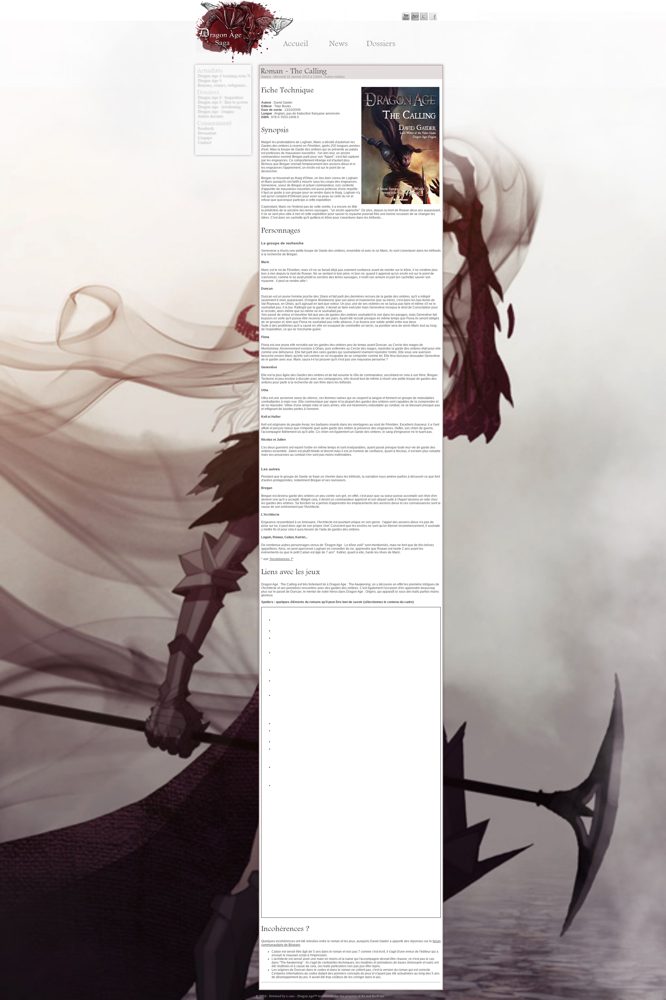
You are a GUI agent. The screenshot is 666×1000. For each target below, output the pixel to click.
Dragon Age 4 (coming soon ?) (223, 75)
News (338, 43)
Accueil (295, 43)
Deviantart (206, 132)
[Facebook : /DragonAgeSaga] (433, 16)
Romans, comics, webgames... (222, 85)
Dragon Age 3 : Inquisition (220, 97)
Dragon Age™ (307, 996)
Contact (204, 142)
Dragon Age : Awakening (218, 106)
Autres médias (334, 77)
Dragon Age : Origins (215, 111)
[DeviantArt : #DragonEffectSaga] (414, 16)
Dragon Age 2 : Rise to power (222, 101)
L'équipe (204, 137)
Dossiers (381, 43)
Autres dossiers (210, 115)
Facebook (205, 128)
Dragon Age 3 (209, 80)
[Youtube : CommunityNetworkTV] (406, 16)
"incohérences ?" (281, 559)
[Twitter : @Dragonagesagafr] (423, 16)
